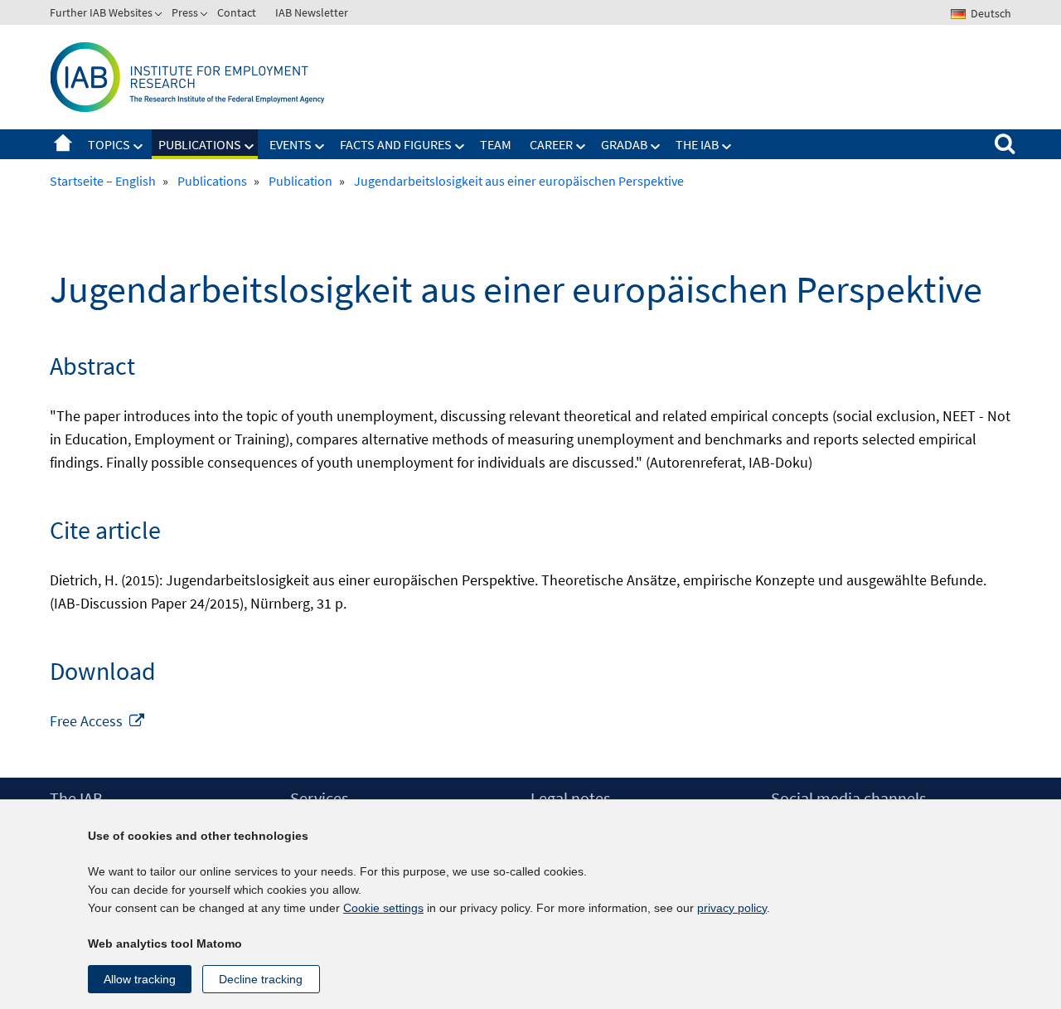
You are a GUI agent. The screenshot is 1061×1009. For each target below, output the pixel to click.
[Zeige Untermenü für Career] (581, 146)
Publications (199, 144)
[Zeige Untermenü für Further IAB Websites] (160, 15)
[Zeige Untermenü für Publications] (249, 146)
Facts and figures (396, 144)
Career (551, 144)
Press (185, 12)
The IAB (697, 144)
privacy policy (732, 907)
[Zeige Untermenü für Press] (205, 15)
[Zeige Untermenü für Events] (320, 146)
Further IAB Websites (101, 12)
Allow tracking (140, 979)
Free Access (98, 720)
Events (290, 144)
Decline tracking (261, 979)
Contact (236, 12)
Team (495, 144)
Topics (109, 144)
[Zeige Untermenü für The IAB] (727, 146)
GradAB (624, 144)
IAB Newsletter (311, 12)
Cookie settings (383, 907)
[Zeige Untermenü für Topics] (138, 146)
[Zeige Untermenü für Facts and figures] (460, 146)
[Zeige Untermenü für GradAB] (655, 146)
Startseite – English (63, 144)
